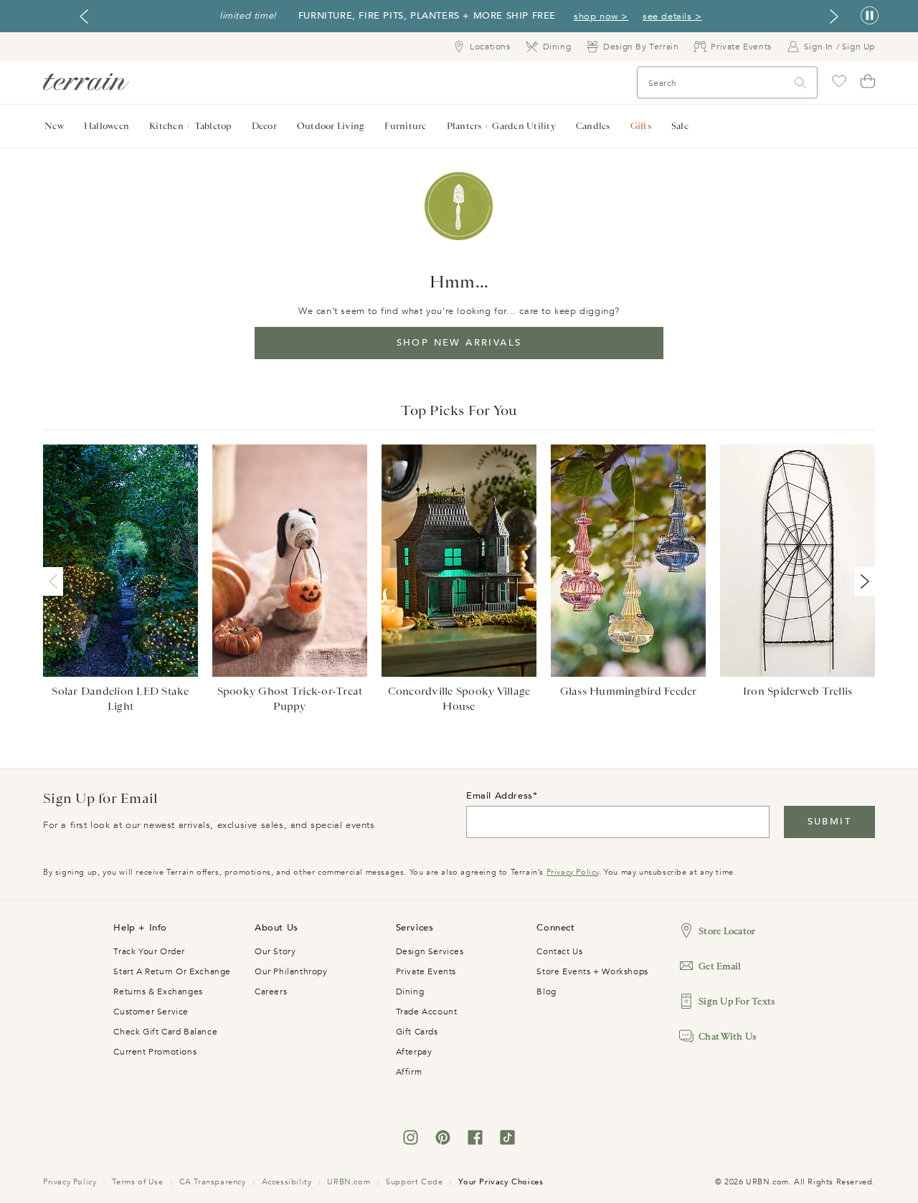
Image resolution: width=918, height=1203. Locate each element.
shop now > (601, 16)
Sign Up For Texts (737, 1001)
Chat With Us (727, 1036)
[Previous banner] (84, 16)
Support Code (414, 1182)
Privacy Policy (572, 872)
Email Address (499, 796)
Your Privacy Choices (500, 1182)
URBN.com (348, 1182)
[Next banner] (834, 16)
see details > (672, 16)
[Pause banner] (869, 16)
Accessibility (287, 1182)
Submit (829, 821)
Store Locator (727, 931)
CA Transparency (212, 1182)
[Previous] (56, 581)
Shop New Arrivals (459, 342)
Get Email (720, 966)
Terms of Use (137, 1182)
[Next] (862, 581)
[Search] (800, 82)
